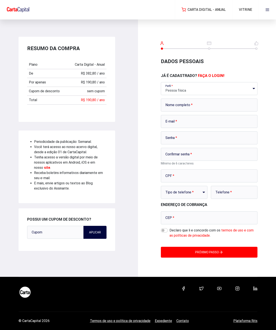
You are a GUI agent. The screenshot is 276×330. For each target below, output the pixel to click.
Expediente (163, 321)
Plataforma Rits (245, 321)
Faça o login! (211, 75)
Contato (182, 321)
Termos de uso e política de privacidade (120, 321)
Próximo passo (207, 252)
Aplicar (95, 232)
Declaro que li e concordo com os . (211, 233)
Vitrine (245, 10)
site (47, 168)
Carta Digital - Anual (207, 10)
